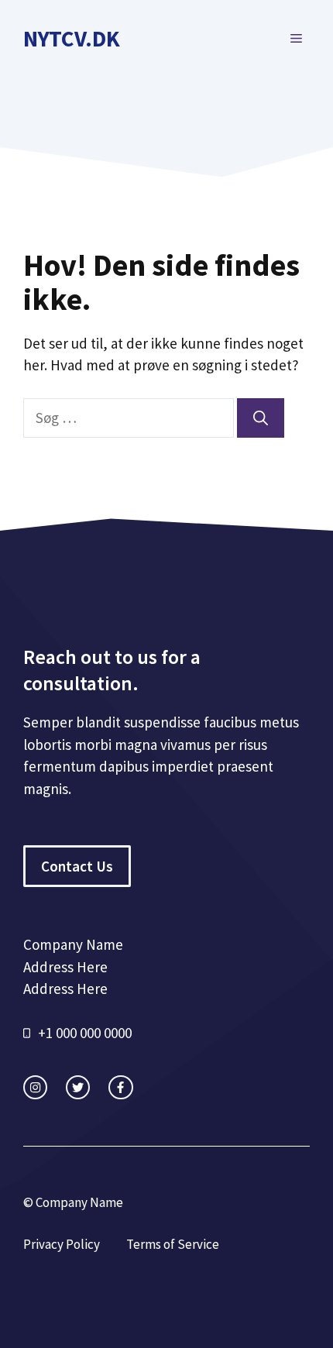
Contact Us (77, 866)
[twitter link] (78, 1087)
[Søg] (260, 418)
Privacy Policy (61, 1244)
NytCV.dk (71, 38)
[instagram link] (35, 1087)
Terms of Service (172, 1244)
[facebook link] (120, 1087)
